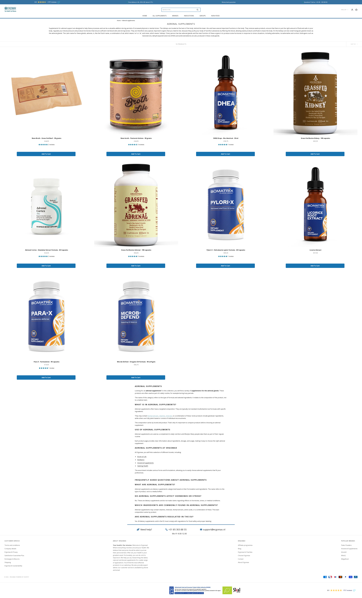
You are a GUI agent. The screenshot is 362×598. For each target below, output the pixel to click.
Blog (239, 549)
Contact (240, 559)
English (343, 9)
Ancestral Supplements (145, 463)
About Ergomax (243, 562)
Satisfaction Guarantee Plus (14, 555)
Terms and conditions (12, 545)
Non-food (215, 16)
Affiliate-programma (245, 545)
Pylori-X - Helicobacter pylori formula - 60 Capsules (226, 250)
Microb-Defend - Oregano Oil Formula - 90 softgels (136, 362)
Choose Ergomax (244, 555)
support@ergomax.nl (214, 529)
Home (144, 16)
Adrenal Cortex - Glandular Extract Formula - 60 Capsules (46, 250)
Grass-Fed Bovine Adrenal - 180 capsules (136, 250)
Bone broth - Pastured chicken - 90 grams (136, 138)
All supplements (160, 16)
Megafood (345, 559)
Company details (10, 549)
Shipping (8, 562)
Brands (175, 16)
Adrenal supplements (128, 20)
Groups (203, 16)
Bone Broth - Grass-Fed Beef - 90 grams (46, 138)
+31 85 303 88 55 (178, 529)
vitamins (162, 416)
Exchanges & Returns (12, 559)
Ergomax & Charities (245, 552)
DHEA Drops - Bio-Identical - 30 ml (225, 138)
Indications (189, 16)
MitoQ (343, 555)
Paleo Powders (346, 545)
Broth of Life (141, 457)
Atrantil (343, 552)
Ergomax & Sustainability (13, 566)
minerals (169, 416)
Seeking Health (142, 466)
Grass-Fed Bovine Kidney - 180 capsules (315, 138)
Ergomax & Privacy (11, 552)
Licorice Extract (315, 250)
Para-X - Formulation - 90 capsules (46, 362)
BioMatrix (140, 460)
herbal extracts (153, 416)
